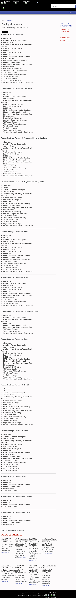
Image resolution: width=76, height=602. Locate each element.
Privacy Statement (45, 592)
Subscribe (16, 1)
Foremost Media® (37, 595)
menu (71, 12)
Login (43, 595)
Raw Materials (11, 20)
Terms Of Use (53, 592)
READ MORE (4, 552)
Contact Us (26, 1)
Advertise (7, 1)
